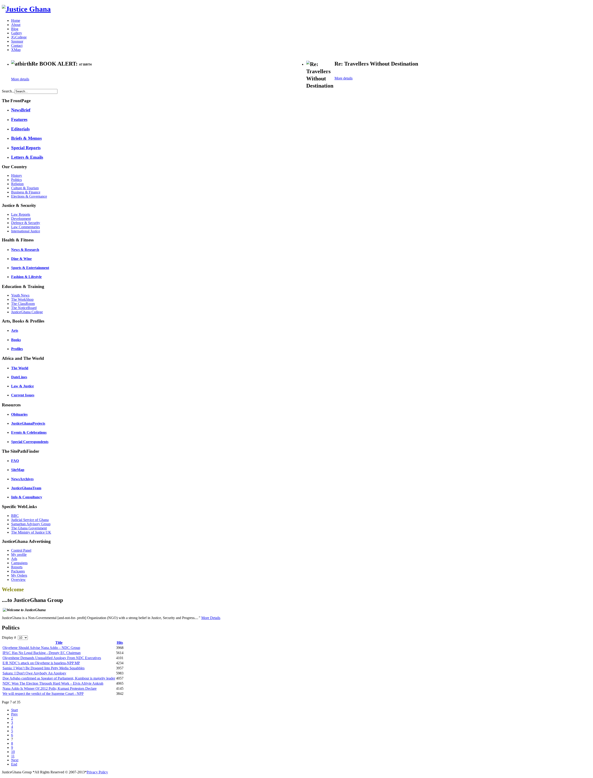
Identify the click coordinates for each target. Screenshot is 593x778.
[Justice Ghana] (26, 9)
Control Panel (21, 550)
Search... (8, 91)
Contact (16, 45)
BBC (15, 516)
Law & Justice (22, 386)
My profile (19, 555)
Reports (16, 567)
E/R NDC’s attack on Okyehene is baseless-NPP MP (41, 663)
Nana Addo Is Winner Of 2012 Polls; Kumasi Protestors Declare (50, 688)
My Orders (19, 575)
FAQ (15, 461)
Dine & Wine (21, 259)
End (14, 764)
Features (19, 119)
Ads (14, 559)
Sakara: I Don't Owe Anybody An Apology (34, 673)
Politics (16, 180)
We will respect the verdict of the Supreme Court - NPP (43, 694)
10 (13, 752)
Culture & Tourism (25, 188)
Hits (120, 643)
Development (21, 219)
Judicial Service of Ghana (30, 520)
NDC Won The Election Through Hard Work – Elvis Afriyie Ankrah (53, 683)
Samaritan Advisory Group (30, 524)
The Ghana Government (29, 528)
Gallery (16, 33)
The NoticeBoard (24, 308)
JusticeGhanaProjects (28, 423)
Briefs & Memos (26, 138)
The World (19, 368)
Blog (14, 29)
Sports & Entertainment (30, 268)
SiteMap (17, 470)
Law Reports (20, 214)
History (16, 175)
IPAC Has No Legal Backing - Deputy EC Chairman (42, 653)
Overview (18, 580)
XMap (16, 50)
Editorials (20, 129)
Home (15, 20)
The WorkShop (22, 299)
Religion (17, 184)
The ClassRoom (23, 304)
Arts (14, 330)
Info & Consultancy (26, 497)
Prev (14, 714)
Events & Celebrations (29, 432)
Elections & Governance (29, 196)
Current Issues (22, 395)
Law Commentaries (25, 227)
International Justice (25, 231)
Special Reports (26, 147)
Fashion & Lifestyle (26, 277)
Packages (18, 571)
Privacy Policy (97, 772)
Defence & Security (25, 223)
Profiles (17, 349)
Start (14, 710)
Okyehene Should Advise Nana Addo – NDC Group (41, 648)
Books (16, 340)
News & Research (25, 250)
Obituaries (19, 414)
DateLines (19, 377)
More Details (210, 618)
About (15, 25)
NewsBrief (20, 110)
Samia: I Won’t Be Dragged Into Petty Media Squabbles (44, 668)
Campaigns (19, 563)
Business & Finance (25, 192)
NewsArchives (22, 479)
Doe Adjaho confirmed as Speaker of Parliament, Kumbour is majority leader (59, 678)
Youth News (20, 295)
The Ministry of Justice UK (31, 532)
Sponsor (17, 41)
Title (59, 643)
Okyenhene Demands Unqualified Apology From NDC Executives (52, 658)
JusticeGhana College (27, 312)
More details (20, 79)
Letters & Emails (27, 157)
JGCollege (19, 37)
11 (13, 756)
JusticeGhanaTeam (26, 488)
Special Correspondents (29, 442)
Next (14, 760)
